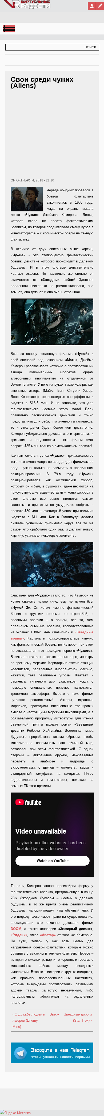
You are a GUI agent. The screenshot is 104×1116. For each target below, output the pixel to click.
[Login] (92, 6)
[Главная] (27, 8)
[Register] (100, 6)
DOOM (16, 929)
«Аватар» (48, 935)
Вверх (51, 1014)
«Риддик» (19, 935)
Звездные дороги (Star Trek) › (78, 1017)
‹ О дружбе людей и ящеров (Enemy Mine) (29, 1020)
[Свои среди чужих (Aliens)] (52, 344)
